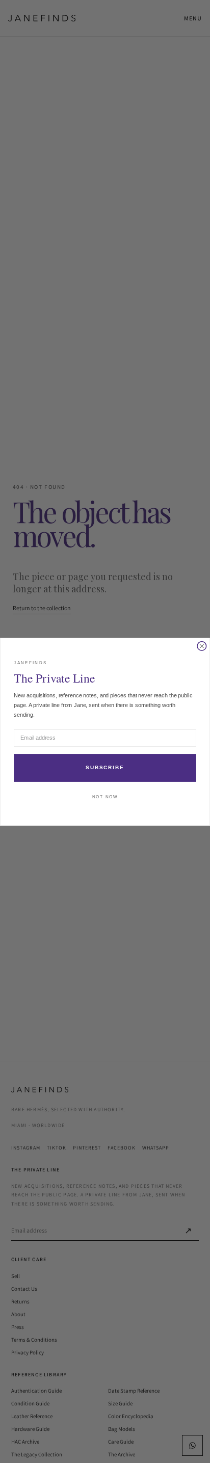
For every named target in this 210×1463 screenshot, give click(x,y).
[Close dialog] (201, 645)
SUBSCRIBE (105, 767)
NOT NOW (105, 797)
